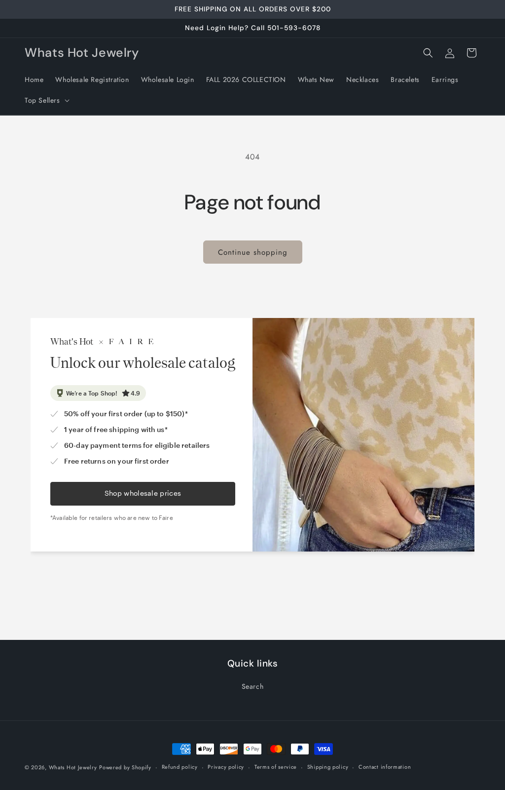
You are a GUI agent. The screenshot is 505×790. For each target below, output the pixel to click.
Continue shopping (253, 252)
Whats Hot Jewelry (73, 767)
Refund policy (180, 767)
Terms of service (275, 767)
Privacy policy (226, 767)
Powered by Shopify (125, 767)
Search (253, 686)
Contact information (385, 767)
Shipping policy (328, 767)
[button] (46, 100)
